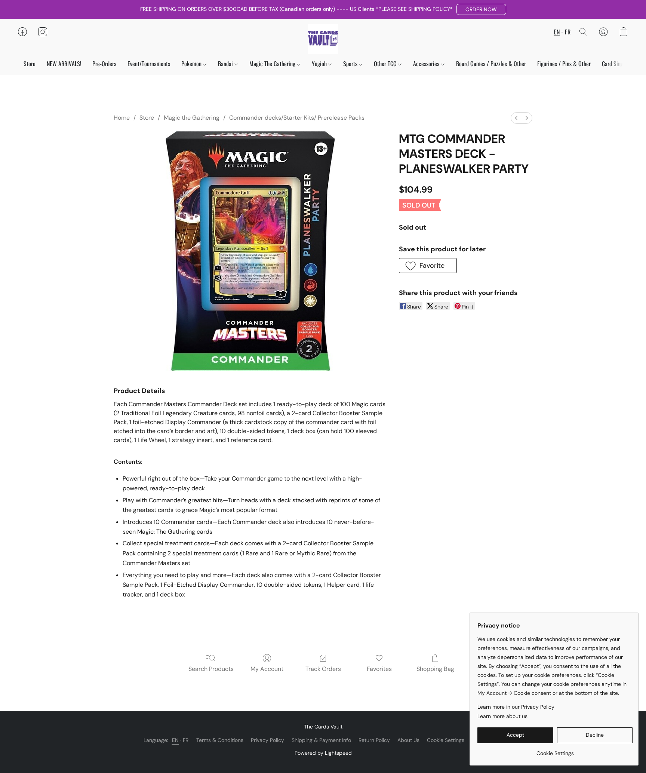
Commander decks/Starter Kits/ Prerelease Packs (296, 118)
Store (30, 63)
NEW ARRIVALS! (64, 63)
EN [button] (557, 31)
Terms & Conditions (219, 740)
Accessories (427, 63)
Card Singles (616, 63)
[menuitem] (516, 118)
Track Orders (323, 669)
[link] (555, 750)
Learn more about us (502, 716)
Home (122, 118)
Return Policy (374, 740)
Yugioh (320, 63)
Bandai (226, 63)
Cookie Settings (445, 740)
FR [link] (186, 740)
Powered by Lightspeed (323, 752)
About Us (408, 740)
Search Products (211, 669)
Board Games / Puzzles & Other (491, 63)
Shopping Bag (435, 669)
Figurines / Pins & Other (564, 63)
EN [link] (175, 740)
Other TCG (386, 63)
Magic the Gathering (191, 118)
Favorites (379, 669)
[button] (481, 9)
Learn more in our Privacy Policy (515, 706)
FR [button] (567, 31)
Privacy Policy (267, 740)
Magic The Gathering (273, 63)
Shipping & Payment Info (321, 740)
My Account (266, 669)
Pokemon (192, 63)
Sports (351, 63)
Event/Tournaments (148, 63)
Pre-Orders (104, 63)
